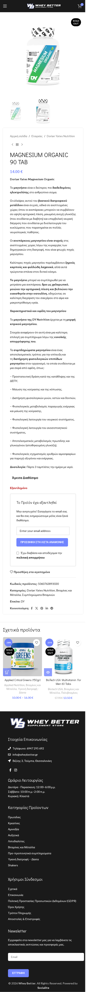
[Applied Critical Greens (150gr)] (22, 656)
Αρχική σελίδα (18, 136)
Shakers (13, 865)
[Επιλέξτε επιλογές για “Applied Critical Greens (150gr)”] (7, 672)
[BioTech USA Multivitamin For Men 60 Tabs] (63, 656)
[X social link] (36, 608)
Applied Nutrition (14, 685)
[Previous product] (12, 144)
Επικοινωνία (15, 895)
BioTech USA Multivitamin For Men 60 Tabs (63, 682)
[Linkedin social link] (46, 608)
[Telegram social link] (51, 608)
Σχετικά (12, 889)
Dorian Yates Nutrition (61, 136)
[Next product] (22, 144)
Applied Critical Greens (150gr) (23, 680)
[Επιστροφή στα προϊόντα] (17, 144)
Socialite (43, 987)
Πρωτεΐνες (14, 817)
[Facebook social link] (31, 608)
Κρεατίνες (14, 823)
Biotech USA (55, 689)
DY (23, 601)
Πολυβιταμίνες (69, 692)
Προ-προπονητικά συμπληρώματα (29, 853)
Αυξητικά (13, 835)
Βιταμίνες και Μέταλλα (21, 847)
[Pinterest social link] (41, 608)
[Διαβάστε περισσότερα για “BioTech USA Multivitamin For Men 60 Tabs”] (48, 672)
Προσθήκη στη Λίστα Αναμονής (42, 542)
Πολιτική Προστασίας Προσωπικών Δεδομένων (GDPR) (42, 901)
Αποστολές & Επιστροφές (24, 919)
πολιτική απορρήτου (30, 557)
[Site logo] (43, 5)
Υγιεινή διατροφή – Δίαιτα (23, 859)
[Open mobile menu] (5, 6)
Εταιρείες (37, 136)
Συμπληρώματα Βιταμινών (38, 594)
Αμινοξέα (13, 829)
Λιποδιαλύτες (16, 841)
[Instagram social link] (15, 770)
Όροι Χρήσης (16, 907)
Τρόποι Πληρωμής (19, 913)
